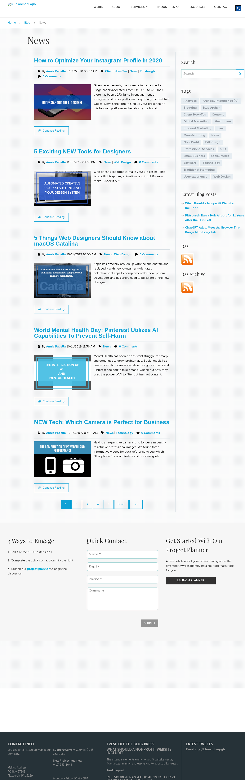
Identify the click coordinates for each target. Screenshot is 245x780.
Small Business (194, 156)
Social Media (220, 156)
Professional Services (199, 149)
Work (98, 7)
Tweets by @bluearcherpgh (205, 749)
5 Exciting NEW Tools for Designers (82, 151)
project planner (38, 569)
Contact (221, 7)
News (133, 71)
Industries (166, 7)
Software (190, 163)
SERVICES (138, 7)
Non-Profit (191, 142)
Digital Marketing (196, 121)
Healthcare (223, 121)
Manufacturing (194, 135)
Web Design (122, 162)
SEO (223, 149)
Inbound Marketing (198, 128)
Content (218, 114)
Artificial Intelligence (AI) (220, 100)
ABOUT (117, 7)
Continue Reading (54, 130)
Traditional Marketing (199, 169)
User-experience (195, 176)
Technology (124, 433)
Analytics (190, 100)
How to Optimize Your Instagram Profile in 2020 (98, 60)
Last (136, 504)
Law (221, 128)
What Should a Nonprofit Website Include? (139, 751)
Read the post (115, 770)
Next (121, 504)
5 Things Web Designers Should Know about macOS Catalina (94, 241)
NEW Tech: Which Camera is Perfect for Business (101, 422)
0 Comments (51, 76)
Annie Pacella (56, 71)
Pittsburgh (147, 71)
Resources (196, 7)
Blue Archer (211, 107)
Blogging (190, 107)
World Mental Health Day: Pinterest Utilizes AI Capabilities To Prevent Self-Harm (96, 333)
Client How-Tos (116, 71)
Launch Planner (190, 580)
